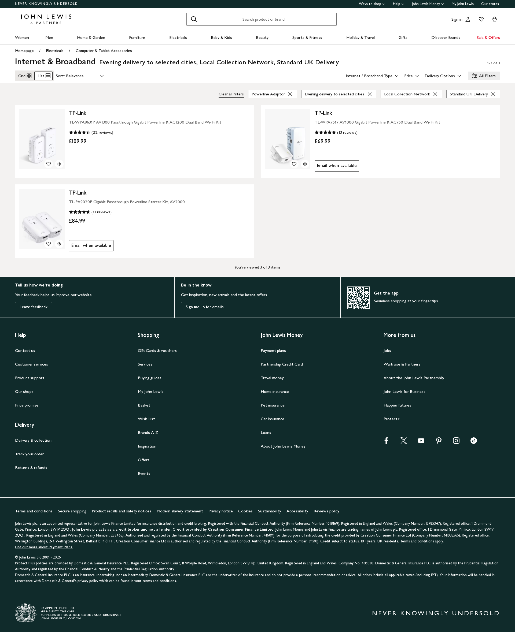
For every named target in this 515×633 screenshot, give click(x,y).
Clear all (231, 93)
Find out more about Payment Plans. (44, 547)
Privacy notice (220, 510)
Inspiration (147, 446)
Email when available (336, 167)
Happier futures (397, 405)
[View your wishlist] (480, 19)
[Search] (193, 19)
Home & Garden (91, 37)
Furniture (137, 37)
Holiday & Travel (360, 37)
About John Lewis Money (283, 446)
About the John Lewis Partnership (414, 377)
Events (144, 473)
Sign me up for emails (205, 307)
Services (145, 364)
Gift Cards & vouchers (157, 350)
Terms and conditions (34, 510)
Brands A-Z (148, 432)
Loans (266, 432)
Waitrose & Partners (402, 364)
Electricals (178, 37)
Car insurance (272, 418)
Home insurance (275, 391)
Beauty (262, 37)
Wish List (146, 418)
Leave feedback (33, 307)
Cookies (245, 510)
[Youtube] (421, 442)
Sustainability (269, 510)
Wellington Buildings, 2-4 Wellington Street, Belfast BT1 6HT (64, 541)
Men (49, 37)
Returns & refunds (31, 467)
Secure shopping (72, 510)
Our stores (490, 4)
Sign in (456, 19)
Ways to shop (370, 4)
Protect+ (392, 418)
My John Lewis (463, 4)
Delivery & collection (33, 440)
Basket (144, 405)
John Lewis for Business (404, 391)
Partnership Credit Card (282, 364)
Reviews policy (326, 510)
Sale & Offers (488, 37)
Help (396, 4)
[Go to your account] (467, 19)
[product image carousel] (42, 139)
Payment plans (273, 350)
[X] (403, 442)
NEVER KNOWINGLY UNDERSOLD (46, 4)
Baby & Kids (221, 37)
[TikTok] (473, 442)
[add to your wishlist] (48, 164)
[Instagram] (456, 442)
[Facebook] (386, 442)
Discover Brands (445, 37)
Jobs (387, 350)
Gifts (403, 37)
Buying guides (149, 377)
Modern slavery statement (180, 510)
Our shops (24, 391)
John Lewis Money (426, 4)
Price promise (26, 405)
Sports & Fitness (307, 37)
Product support (30, 377)
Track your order (29, 453)
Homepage (24, 50)
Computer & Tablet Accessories (104, 50)
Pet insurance (273, 405)
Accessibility (297, 510)
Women (22, 37)
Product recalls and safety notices (121, 510)
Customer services (31, 364)
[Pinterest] (439, 442)
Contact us (25, 350)
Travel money (272, 377)
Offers (143, 459)
